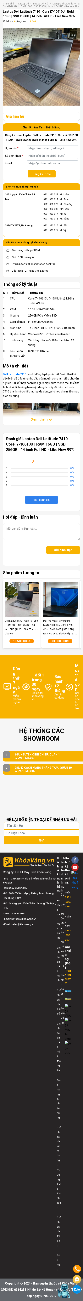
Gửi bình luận (63, 550)
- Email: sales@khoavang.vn (18, 924)
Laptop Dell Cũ (40, 3)
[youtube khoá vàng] (75, 867)
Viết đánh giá (41, 499)
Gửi (41, 840)
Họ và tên (12, 148)
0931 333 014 (50, 214)
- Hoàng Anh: (68, 925)
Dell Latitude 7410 (14, 374)
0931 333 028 (50, 204)
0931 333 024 (50, 230)
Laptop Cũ (23, 3)
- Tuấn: (68, 897)
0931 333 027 (50, 194)
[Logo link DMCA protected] (68, 998)
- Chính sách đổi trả (59, 999)
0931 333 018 (50, 218)
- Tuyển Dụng (63, 1013)
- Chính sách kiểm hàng (59, 1141)
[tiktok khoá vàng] (75, 880)
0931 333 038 (50, 209)
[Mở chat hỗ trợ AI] (64, 1291)
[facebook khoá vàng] (75, 860)
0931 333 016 (50, 225)
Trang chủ (8, 3)
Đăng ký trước (41, 174)
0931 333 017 (50, 199)
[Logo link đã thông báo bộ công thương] (68, 991)
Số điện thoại (14, 155)
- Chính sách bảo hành (59, 962)
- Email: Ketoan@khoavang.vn (19, 918)
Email (8, 163)
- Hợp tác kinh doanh (63, 980)
